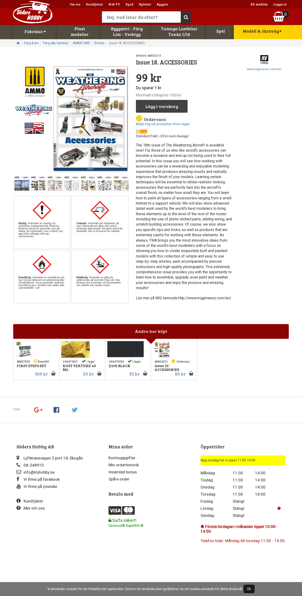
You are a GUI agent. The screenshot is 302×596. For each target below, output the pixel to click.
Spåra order (119, 479)
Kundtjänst (94, 4)
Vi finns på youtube (40, 486)
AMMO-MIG (81, 43)
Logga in (280, 4)
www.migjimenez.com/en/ (264, 69)
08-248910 (34, 465)
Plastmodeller (80, 31)
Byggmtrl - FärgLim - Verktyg (127, 31)
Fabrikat (34, 31)
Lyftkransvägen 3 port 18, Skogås (53, 458)
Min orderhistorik (124, 465)
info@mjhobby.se (39, 472)
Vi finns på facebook (42, 479)
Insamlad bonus (123, 472)
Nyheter (145, 4)
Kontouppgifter (122, 457)
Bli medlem (259, 4)
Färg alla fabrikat (55, 43)
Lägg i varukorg (161, 106)
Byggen (162, 4)
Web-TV (114, 4)
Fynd (129, 4)
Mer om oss (34, 508)
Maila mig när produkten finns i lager (163, 124)
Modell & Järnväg (261, 31)
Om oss (75, 4)
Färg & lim (31, 43)
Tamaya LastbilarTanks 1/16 (179, 31)
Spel (220, 31)
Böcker (99, 43)
